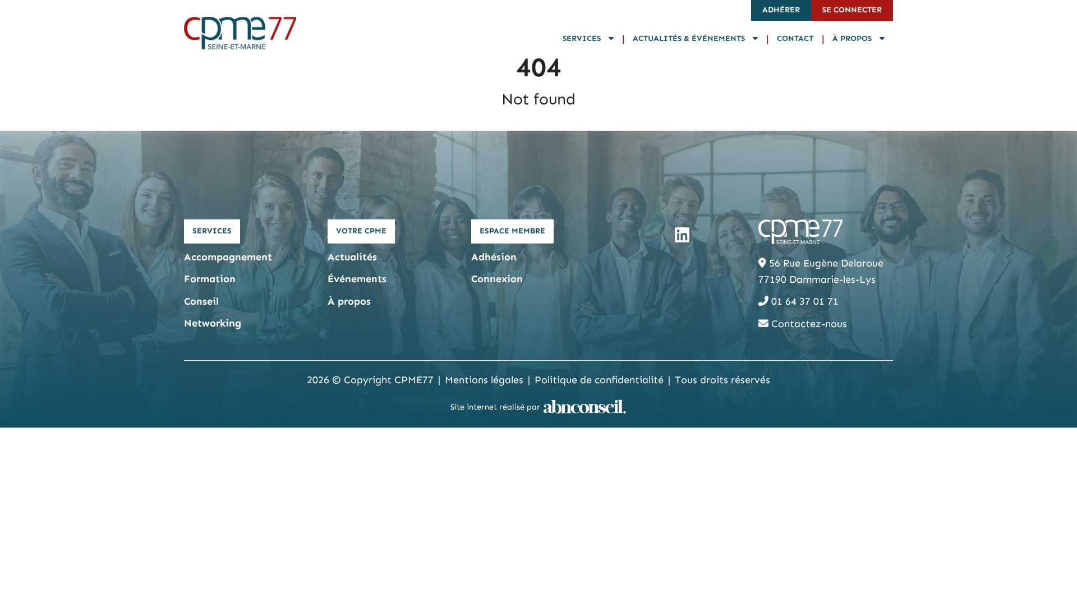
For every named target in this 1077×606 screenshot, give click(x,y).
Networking (212, 323)
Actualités (352, 257)
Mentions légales (484, 380)
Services (583, 38)
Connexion (497, 279)
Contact (795, 38)
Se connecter (852, 10)
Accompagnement (228, 257)
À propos (853, 38)
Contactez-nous (807, 324)
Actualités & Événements (690, 38)
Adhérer (781, 10)
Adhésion (494, 257)
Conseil (201, 301)
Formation (210, 279)
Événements (357, 279)
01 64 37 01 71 (803, 301)
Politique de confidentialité (599, 380)
